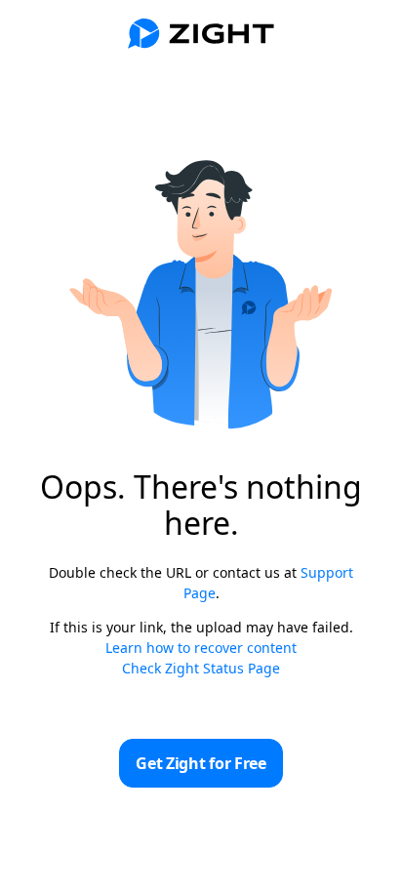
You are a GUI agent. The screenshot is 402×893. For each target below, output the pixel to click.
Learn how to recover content (201, 647)
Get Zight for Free (200, 763)
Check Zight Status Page (201, 668)
